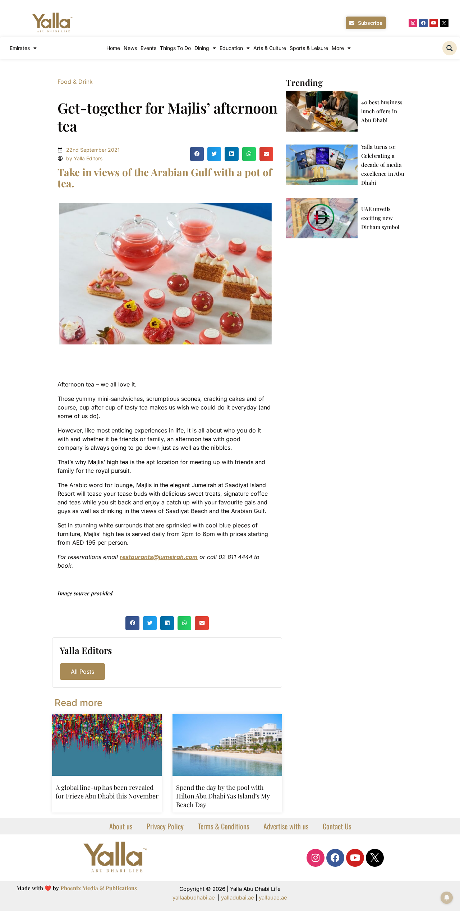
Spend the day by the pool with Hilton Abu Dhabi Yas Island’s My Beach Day (223, 796)
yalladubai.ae (237, 897)
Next (282, 273)
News (130, 48)
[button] (197, 154)
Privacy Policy (165, 826)
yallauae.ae (273, 897)
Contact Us (337, 826)
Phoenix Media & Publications (98, 888)
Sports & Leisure (309, 48)
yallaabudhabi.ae (193, 897)
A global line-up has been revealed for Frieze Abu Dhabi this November (107, 791)
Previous (48, 273)
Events (148, 48)
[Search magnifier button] (450, 48)
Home (113, 48)
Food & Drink (75, 81)
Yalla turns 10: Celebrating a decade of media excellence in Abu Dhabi (382, 164)
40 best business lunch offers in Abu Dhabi (381, 111)
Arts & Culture (269, 48)
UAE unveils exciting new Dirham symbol (380, 217)
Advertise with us (285, 826)
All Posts (82, 671)
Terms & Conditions (223, 826)
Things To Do (175, 48)
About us (120, 826)
